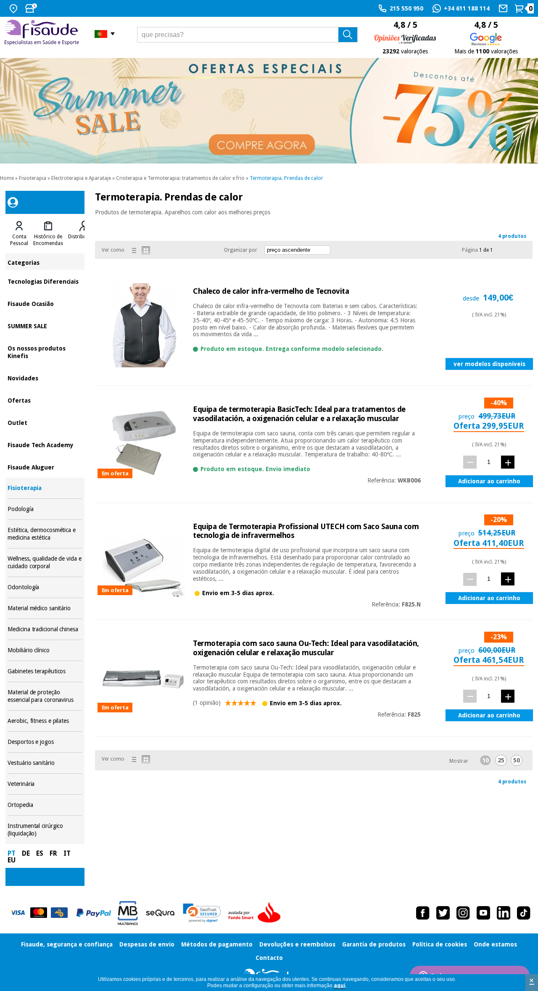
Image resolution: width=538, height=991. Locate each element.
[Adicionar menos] (470, 462)
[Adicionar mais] (507, 462)
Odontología (45, 587)
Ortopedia (45, 805)
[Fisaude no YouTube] (483, 913)
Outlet (45, 422)
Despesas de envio (146, 944)
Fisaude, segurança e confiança (67, 944)
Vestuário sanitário (45, 763)
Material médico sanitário (45, 608)
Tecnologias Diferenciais (45, 281)
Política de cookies (439, 944)
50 (516, 760)
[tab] (19, 233)
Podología (45, 509)
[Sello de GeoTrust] (202, 913)
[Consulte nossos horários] (32, 8)
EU (12, 860)
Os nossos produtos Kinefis (45, 351)
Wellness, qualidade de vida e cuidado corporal (45, 562)
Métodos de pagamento (217, 944)
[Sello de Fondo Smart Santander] (256, 913)
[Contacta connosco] (504, 8)
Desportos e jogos (45, 742)
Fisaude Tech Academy (45, 444)
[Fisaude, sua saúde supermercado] (43, 33)
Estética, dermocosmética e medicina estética (45, 534)
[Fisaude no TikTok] (523, 913)
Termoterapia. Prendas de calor (286, 178)
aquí (339, 985)
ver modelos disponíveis (489, 364)
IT (67, 853)
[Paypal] (93, 913)
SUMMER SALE (45, 325)
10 (485, 760)
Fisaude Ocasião (45, 303)
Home (7, 178)
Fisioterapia (32, 178)
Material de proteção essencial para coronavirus (45, 696)
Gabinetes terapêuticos (45, 671)
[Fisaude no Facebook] (423, 913)
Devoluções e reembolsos (297, 944)
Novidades (45, 377)
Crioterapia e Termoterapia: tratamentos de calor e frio (180, 178)
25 (501, 760)
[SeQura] (160, 912)
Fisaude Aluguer (45, 467)
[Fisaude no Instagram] (463, 913)
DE (26, 853)
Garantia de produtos (374, 944)
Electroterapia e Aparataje (81, 178)
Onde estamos (495, 944)
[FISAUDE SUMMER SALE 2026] (269, 110)
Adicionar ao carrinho (489, 481)
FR (53, 853)
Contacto (269, 957)
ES (39, 853)
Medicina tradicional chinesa (45, 629)
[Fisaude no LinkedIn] (503, 913)
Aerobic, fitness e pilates (45, 721)
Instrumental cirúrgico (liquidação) (45, 830)
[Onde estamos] (14, 8)
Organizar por (240, 250)
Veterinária (45, 784)
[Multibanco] (128, 913)
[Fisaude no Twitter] (443, 913)
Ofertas (45, 400)
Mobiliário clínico (45, 650)
